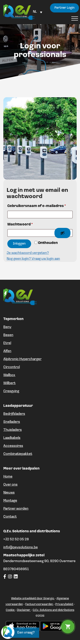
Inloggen (19, 243)
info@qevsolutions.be (20, 547)
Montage (10, 500)
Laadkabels (11, 438)
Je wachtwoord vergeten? (28, 253)
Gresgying (11, 391)
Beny (7, 327)
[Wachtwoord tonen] (62, 233)
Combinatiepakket (17, 454)
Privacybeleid (64, 604)
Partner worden (15, 508)
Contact (10, 516)
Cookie (10, 610)
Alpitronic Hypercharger (22, 359)
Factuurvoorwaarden (39, 604)
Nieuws (9, 492)
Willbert (9, 383)
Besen (8, 335)
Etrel (7, 343)
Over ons (10, 484)
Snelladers (11, 422)
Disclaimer (24, 610)
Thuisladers (12, 430)
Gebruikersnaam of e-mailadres (36, 206)
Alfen (7, 351)
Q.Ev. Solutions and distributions (53, 610)
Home (7, 476)
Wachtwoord (20, 224)
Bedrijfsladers (14, 414)
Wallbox (9, 375)
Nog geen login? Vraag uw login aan (33, 259)
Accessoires (13, 446)
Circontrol (11, 367)
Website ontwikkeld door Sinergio (33, 598)
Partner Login (64, 8)
